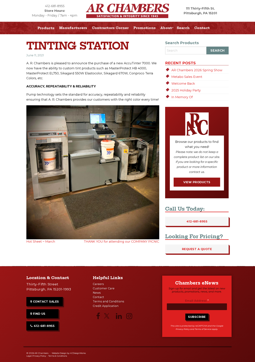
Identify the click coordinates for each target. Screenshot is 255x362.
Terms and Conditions (108, 301)
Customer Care (103, 288)
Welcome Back (183, 84)
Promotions (144, 28)
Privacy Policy (183, 329)
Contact (202, 28)
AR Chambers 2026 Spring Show (196, 70)
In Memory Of (182, 97)
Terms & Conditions (57, 356)
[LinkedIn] (118, 317)
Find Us (38, 313)
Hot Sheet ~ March (40, 241)
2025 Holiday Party (186, 90)
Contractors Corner (110, 28)
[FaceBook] (98, 317)
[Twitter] (108, 317)
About (166, 28)
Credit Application (105, 306)
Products (45, 28)
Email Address (197, 300)
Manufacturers (73, 28)
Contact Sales (45, 301)
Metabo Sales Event (186, 77)
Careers (98, 284)
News (97, 292)
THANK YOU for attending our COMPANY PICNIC (121, 241)
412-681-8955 (55, 6)
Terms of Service (203, 329)
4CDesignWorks (78, 353)
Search (183, 28)
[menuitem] (73, 28)
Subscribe (197, 317)
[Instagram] (129, 317)
